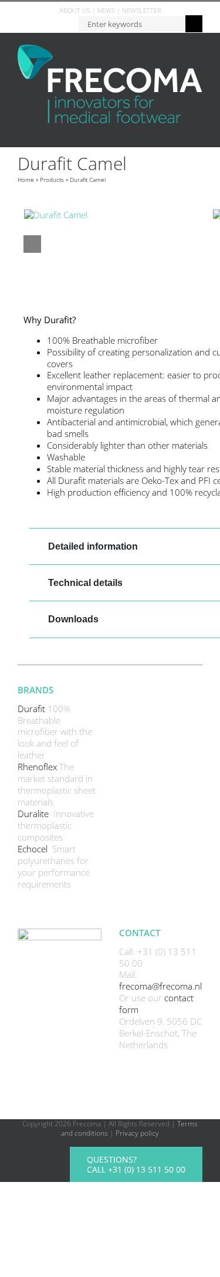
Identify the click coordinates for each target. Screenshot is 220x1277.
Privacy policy (137, 1133)
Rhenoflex (38, 767)
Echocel (34, 849)
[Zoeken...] (131, 23)
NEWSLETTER (141, 10)
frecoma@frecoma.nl (160, 986)
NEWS (106, 10)
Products (52, 179)
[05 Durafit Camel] (118, 215)
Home (26, 179)
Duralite (34, 813)
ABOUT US (74, 10)
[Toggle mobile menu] (197, 129)
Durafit (33, 708)
